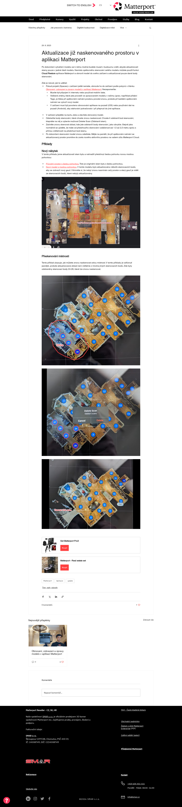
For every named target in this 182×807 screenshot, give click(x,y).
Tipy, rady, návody (50, 587)
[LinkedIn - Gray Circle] (28, 798)
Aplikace (59, 581)
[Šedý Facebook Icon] (49, 798)
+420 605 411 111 (136, 783)
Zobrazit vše (148, 620)
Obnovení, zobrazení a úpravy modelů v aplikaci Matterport (48, 652)
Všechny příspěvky (36, 28)
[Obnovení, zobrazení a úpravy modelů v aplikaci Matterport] (48, 635)
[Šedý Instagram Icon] (35, 798)
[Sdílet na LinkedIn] (56, 596)
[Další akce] (138, 45)
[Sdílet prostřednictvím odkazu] (62, 596)
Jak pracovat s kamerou (61, 28)
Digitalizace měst (107, 28)
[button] (59, 19)
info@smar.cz (134, 797)
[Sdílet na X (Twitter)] (49, 596)
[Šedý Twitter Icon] (42, 798)
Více (122, 28)
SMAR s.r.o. (47, 716)
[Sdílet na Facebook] (43, 596)
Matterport (47, 581)
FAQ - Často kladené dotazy (133, 710)
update (70, 581)
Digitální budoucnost (85, 28)
